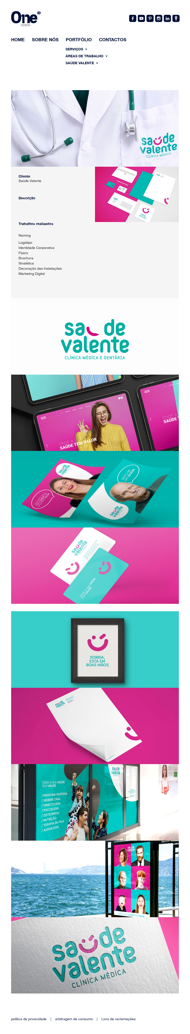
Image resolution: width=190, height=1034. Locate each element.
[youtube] (141, 18)
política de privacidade (29, 1019)
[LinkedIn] (167, 18)
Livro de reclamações (118, 1019)
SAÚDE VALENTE (80, 63)
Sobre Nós (45, 39)
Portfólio (79, 39)
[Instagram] (158, 18)
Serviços (75, 49)
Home (18, 39)
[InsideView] (175, 18)
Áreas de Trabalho (85, 56)
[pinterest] (149, 18)
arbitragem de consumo (74, 1019)
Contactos (112, 39)
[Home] (26, 19)
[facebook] (132, 18)
